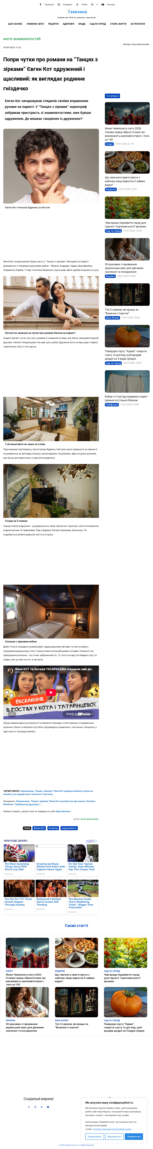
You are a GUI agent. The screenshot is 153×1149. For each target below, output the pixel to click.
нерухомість (69, 828)
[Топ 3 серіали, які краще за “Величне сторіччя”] (127, 294)
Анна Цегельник (140, 44)
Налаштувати (94, 1136)
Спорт (109, 144)
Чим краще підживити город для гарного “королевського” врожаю (122, 978)
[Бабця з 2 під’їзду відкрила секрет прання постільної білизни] (127, 381)
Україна (110, 276)
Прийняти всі (134, 1136)
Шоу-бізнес (112, 317)
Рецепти (111, 189)
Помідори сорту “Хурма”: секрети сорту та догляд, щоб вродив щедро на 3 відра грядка (126, 355)
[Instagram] (58, 4)
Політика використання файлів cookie (112, 1129)
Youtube (111, 4)
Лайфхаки (112, 404)
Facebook (49, 4)
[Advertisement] (51, 235)
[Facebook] (40, 4)
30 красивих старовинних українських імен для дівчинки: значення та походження (124, 268)
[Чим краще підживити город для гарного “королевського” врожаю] (127, 207)
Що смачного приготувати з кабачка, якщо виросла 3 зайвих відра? (125, 181)
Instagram (67, 4)
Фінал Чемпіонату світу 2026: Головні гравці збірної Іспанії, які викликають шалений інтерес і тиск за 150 (26, 979)
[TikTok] (77, 4)
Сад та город (113, 231)
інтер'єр (53, 828)
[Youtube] (102, 4)
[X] (92, 4)
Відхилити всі (114, 1136)
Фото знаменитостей (21, 39)
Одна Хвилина (63, 811)
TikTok (84, 4)
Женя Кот (39, 828)
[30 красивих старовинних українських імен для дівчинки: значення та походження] (127, 249)
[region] (114, 1120)
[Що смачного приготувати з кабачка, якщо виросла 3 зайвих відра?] (127, 162)
